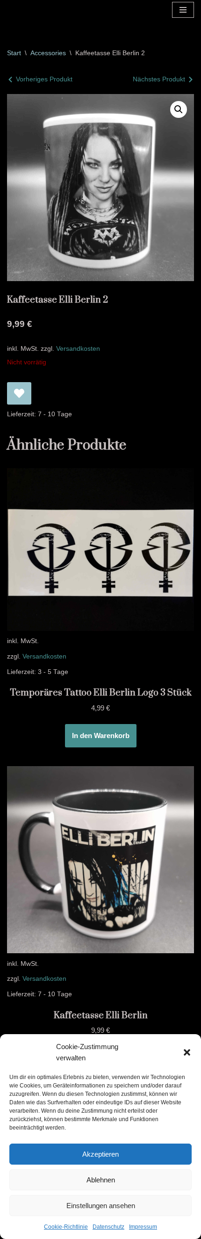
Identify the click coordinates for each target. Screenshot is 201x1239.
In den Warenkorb (100, 735)
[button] (187, 1052)
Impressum (143, 1227)
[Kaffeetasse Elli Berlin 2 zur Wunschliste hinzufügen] (19, 393)
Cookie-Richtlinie (66, 1227)
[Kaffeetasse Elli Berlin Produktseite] (100, 859)
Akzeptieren (100, 1154)
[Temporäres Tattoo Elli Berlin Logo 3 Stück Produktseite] (100, 549)
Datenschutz (108, 1227)
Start (14, 53)
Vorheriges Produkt (44, 79)
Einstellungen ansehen (100, 1206)
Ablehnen (100, 1180)
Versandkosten (78, 348)
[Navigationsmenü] (183, 10)
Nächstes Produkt (159, 79)
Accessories (48, 53)
